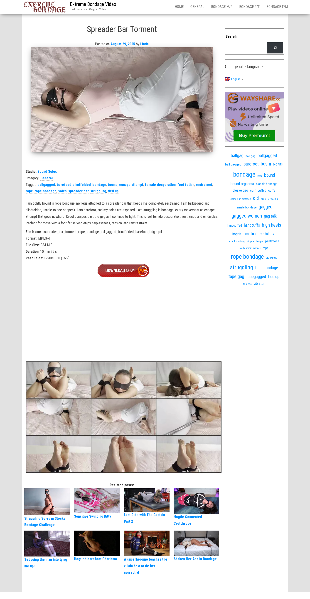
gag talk (270, 216)
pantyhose (272, 241)
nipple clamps (255, 241)
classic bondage (266, 184)
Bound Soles (47, 171)
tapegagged (256, 276)
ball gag (251, 156)
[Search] (275, 47)
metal (264, 233)
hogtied (251, 233)
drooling (273, 199)
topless (247, 284)
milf (273, 234)
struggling (98, 191)
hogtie (236, 234)
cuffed (262, 190)
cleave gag (240, 190)
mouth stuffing (237, 241)
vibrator (259, 283)
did (256, 198)
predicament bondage (250, 248)
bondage (99, 185)
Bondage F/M (277, 7)
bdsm (266, 164)
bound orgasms (242, 183)
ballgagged (46, 185)
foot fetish (185, 185)
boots (259, 175)
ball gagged (233, 164)
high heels (271, 225)
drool (263, 199)
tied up (113, 191)
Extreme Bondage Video (93, 4)
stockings (271, 257)
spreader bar (78, 191)
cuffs (271, 190)
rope (29, 191)
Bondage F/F (249, 7)
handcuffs (252, 225)
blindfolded (81, 185)
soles (62, 191)
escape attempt (131, 185)
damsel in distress (240, 199)
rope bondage (45, 191)
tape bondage (266, 267)
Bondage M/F (221, 7)
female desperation (160, 185)
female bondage (246, 207)
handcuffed (234, 225)
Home (179, 7)
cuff (253, 190)
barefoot (64, 185)
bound (113, 185)
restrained (204, 185)
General (197, 7)
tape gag (236, 276)
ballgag (237, 155)
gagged (265, 207)
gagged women (246, 216)
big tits (278, 164)
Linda (144, 44)
